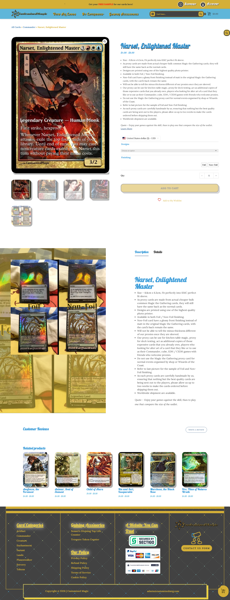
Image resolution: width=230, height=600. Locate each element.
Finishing (126, 157)
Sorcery (21, 564)
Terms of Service (81, 572)
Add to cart (170, 188)
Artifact (21, 531)
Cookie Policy (79, 577)
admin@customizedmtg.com (163, 591)
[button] (104, 41)
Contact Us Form (196, 548)
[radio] (204, 165)
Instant (21, 550)
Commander (29, 27)
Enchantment (24, 545)
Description (142, 252)
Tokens (21, 569)
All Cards (16, 27)
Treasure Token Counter (85, 539)
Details (158, 252)
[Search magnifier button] (201, 14)
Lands (20, 555)
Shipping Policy (80, 567)
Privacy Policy (79, 558)
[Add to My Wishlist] (51, 469)
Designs (125, 144)
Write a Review (196, 430)
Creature (22, 540)
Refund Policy (79, 563)
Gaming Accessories (124, 14)
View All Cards (64, 14)
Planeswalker (24, 559)
